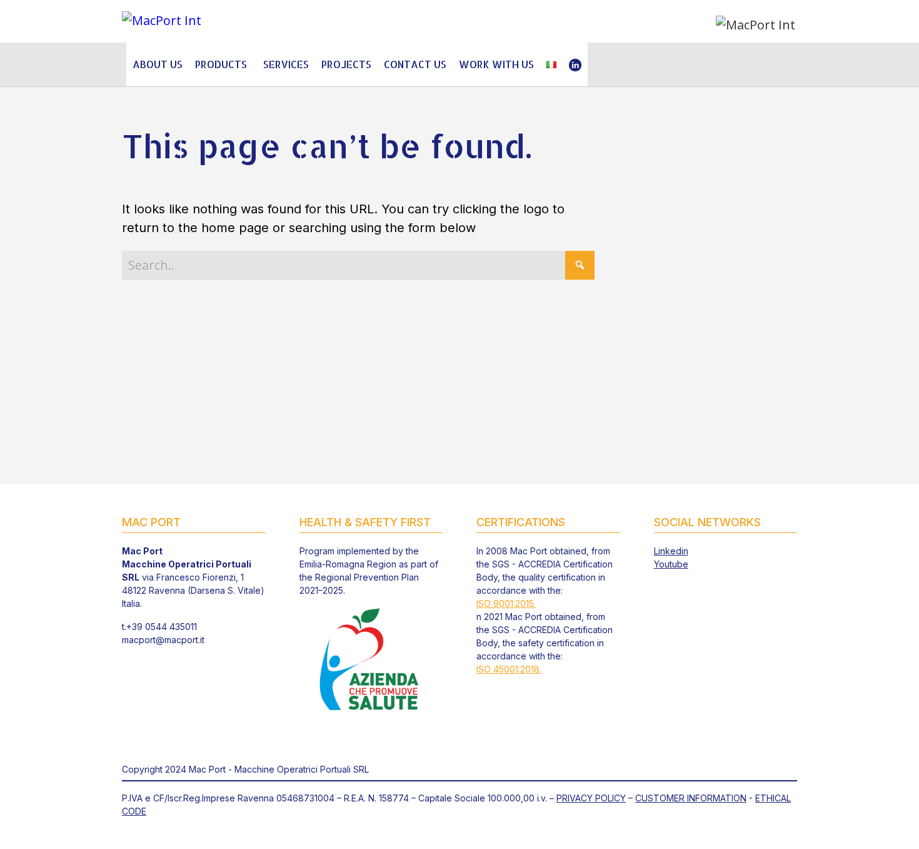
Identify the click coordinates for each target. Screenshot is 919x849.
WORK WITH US (496, 64)
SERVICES (286, 64)
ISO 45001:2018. (508, 669)
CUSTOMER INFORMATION (690, 798)
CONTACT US (415, 64)
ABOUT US (158, 64)
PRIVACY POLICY (591, 798)
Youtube (671, 564)
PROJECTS (346, 64)
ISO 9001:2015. (506, 603)
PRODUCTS (221, 64)
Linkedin (671, 551)
